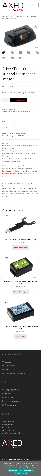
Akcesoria (18, 16)
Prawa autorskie (10, 405)
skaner (26, 111)
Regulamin (8, 393)
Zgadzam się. (13, 470)
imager (13, 111)
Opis (3, 121)
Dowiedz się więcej (21, 473)
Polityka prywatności (12, 390)
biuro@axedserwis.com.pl (11, 174)
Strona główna (9, 16)
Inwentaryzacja (10, 369)
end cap (7, 111)
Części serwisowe (11, 366)
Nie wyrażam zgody (26, 470)
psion (22, 111)
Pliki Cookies (9, 397)
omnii (18, 111)
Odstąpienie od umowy (12, 401)
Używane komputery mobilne (15, 373)
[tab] (20, 121)
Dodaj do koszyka (19, 100)
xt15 (30, 111)
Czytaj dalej (20, 336)
